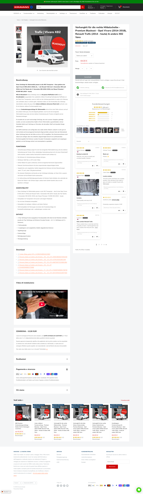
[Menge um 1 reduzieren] (82, 68)
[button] (79, 41)
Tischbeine (93, 13)
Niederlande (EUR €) (28, 483)
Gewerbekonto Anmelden (88, 454)
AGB (58, 462)
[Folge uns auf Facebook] (58, 486)
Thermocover (73, 13)
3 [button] (101, 244)
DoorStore (82, 13)
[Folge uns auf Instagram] (61, 486)
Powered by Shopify (18, 489)
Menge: (77, 68)
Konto (102, 8)
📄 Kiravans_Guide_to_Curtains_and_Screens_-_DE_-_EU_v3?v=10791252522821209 (42, 259)
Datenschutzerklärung (63, 459)
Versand (59, 454)
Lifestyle (109, 13)
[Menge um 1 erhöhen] (91, 68)
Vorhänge (62, 13)
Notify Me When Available (82, 250)
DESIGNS (16, 13)
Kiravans (78, 46)
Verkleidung (40, 13)
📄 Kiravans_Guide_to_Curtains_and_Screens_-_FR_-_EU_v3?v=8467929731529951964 (42, 262)
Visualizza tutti (125, 400)
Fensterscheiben (28, 13)
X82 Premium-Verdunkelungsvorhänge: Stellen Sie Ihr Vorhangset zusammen (22, 425)
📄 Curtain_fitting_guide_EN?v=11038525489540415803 (34, 254)
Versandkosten (84, 63)
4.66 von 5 (105, 107)
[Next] (129, 422)
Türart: (82, 52)
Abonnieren (112, 466)
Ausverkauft (87, 77)
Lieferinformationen (86, 457)
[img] (80, 148)
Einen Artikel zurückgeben (88, 459)
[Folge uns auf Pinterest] (64, 486)
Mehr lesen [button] (106, 184)
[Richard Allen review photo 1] (88, 187)
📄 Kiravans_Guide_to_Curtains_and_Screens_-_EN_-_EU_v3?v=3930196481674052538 (42, 257)
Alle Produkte (24, 20)
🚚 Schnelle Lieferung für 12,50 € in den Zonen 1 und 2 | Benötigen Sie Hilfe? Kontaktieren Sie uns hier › (71, 1)
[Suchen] (83, 7)
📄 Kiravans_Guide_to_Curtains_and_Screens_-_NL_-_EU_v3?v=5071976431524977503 (42, 273)
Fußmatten (102, 13)
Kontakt (83, 462)
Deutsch (16, 483)
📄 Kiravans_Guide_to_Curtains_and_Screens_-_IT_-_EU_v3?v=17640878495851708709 (42, 270)
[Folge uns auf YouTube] (67, 486)
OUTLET (117, 13)
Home (18, 20)
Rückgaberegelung (62, 457)
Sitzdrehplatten (51, 13)
